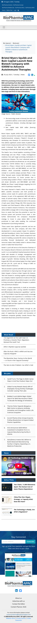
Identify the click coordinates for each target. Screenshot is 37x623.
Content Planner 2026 (18, 607)
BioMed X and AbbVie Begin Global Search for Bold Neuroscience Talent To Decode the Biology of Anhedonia (19, 398)
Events (4, 10)
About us (18, 598)
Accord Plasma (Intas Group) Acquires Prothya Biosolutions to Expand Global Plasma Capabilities (20, 420)
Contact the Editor (18, 604)
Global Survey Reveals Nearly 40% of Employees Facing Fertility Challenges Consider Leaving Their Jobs (20, 389)
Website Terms (10, 618)
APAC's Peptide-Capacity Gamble (15, 344)
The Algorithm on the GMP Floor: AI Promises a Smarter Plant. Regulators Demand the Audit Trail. (16, 337)
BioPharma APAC (30, 7)
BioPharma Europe (18, 5)
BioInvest (16, 43)
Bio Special (7, 43)
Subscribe (30, 541)
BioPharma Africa (19, 7)
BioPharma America (7, 5)
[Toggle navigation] (4, 27)
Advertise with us (18, 601)
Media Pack (9, 10)
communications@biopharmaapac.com (18, 614)
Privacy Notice (21, 618)
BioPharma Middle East (8, 7)
